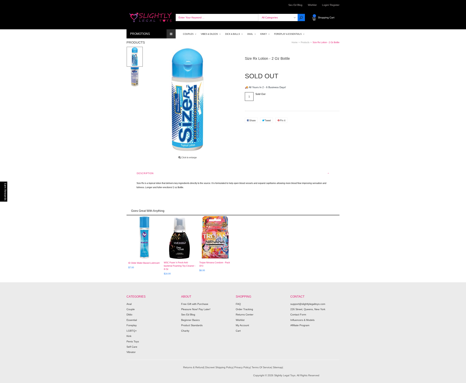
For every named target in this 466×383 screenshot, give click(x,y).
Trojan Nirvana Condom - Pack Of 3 (214, 264)
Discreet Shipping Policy (219, 367)
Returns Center (244, 314)
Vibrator (131, 352)
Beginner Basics (190, 320)
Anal (129, 304)
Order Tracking (244, 309)
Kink (129, 336)
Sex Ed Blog (188, 314)
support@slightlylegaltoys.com (307, 304)
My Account (242, 325)
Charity (185, 330)
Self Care (132, 346)
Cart (238, 330)
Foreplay (132, 325)
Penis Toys (133, 341)
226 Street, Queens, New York (307, 309)
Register (333, 4)
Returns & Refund (193, 367)
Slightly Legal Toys (284, 375)
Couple (131, 309)
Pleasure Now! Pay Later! (195, 309)
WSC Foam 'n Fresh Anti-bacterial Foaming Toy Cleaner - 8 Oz (180, 265)
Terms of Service (261, 367)
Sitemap (277, 367)
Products (136, 42)
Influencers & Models (302, 320)
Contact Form (298, 314)
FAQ (238, 304)
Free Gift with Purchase (194, 304)
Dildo (129, 314)
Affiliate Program (299, 325)
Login (325, 4)
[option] (135, 57)
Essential (132, 320)
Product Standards (192, 325)
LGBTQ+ (132, 330)
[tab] (233, 173)
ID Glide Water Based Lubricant (143, 263)
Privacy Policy (242, 367)
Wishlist (312, 4)
